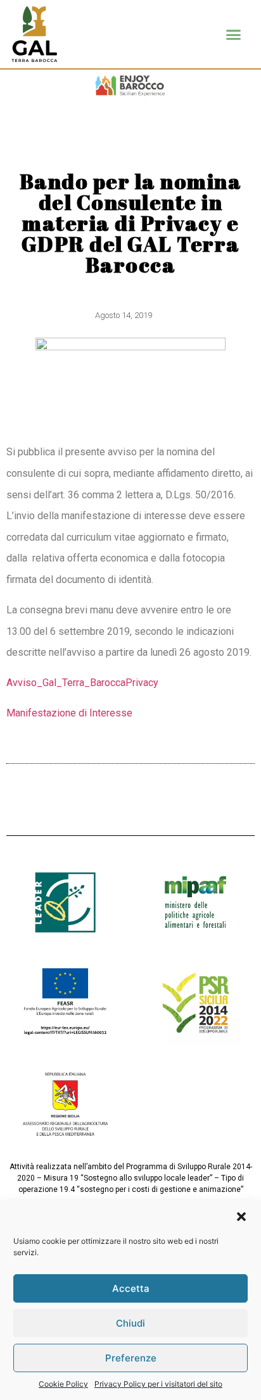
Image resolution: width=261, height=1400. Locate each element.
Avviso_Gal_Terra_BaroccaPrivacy (82, 683)
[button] (241, 1216)
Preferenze (130, 1358)
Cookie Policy (63, 1384)
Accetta (131, 1288)
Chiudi (130, 1323)
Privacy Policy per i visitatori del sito (158, 1384)
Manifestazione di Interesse (69, 713)
